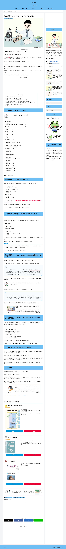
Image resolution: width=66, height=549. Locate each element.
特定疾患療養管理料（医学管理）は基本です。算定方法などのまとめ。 (18, 395)
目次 (19, 94)
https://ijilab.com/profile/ (50, 60)
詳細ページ (14, 431)
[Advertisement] (23, 85)
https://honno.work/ (55, 63)
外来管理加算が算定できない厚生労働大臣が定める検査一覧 (16, 99)
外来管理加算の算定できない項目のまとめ (13, 98)
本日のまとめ (8, 105)
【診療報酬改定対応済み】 (8, 499)
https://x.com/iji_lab (54, 61)
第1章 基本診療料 (16, 497)
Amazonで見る (33, 431)
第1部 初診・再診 (22, 497)
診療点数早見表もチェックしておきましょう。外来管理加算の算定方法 (18, 101)
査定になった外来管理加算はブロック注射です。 (14, 104)
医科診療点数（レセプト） (8, 497)
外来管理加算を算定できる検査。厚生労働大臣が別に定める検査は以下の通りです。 (21, 102)
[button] (61, 66)
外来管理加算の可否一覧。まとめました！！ (14, 96)
